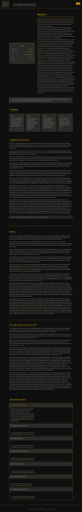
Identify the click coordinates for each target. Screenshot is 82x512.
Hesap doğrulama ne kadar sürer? (18, 476)
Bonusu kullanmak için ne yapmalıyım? (19, 451)
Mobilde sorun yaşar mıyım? (17, 463)
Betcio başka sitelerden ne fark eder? (19, 425)
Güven (29, 4)
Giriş (16, 4)
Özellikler (20, 4)
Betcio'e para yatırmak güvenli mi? (18, 405)
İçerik (25, 4)
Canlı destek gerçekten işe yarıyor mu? (19, 489)
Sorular (33, 4)
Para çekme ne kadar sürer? (17, 438)
